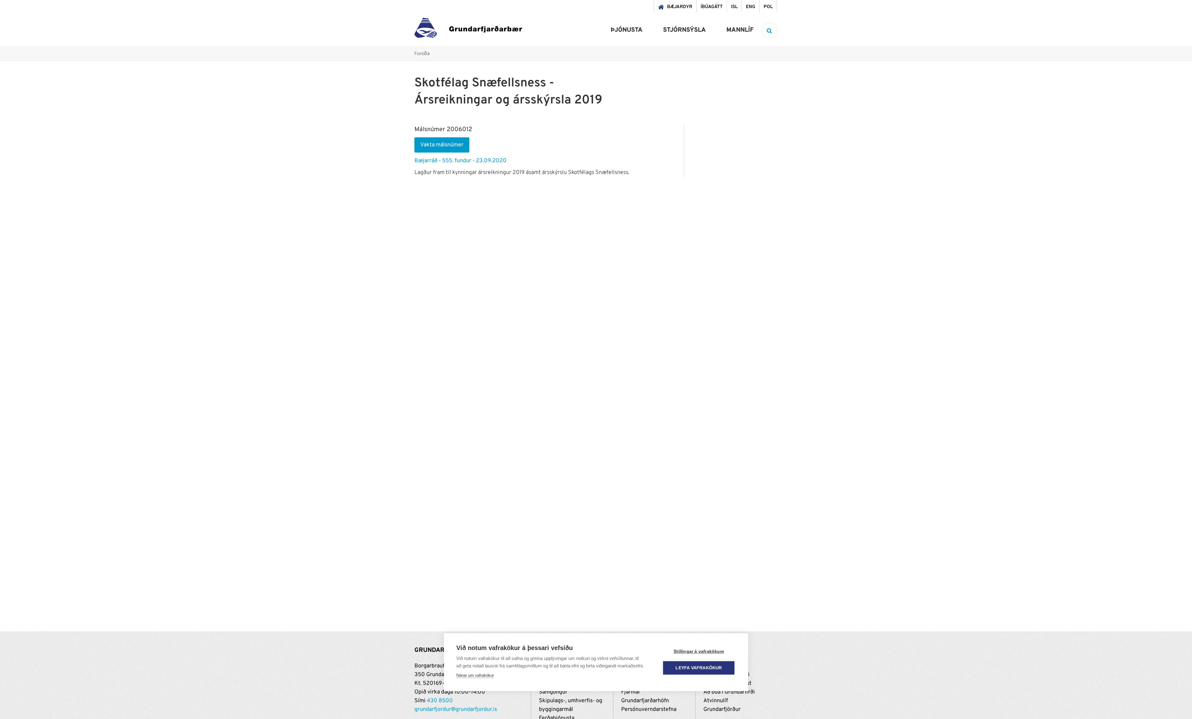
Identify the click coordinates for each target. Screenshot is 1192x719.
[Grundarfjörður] (468, 29)
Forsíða (422, 54)
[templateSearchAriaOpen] (769, 31)
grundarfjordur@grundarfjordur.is (455, 709)
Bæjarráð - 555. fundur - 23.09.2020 (460, 160)
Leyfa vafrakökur (698, 668)
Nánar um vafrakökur (475, 675)
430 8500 (440, 700)
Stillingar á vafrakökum (699, 651)
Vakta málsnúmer (441, 145)
